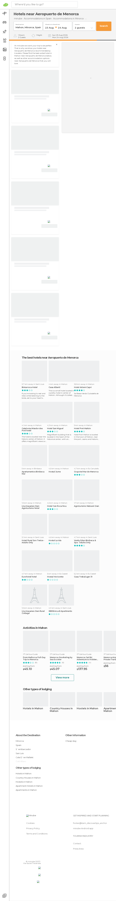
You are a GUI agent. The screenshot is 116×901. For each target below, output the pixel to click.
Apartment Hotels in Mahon (29, 786)
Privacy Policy (33, 828)
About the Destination (28, 735)
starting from (29, 666)
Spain (18, 745)
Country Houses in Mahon (61, 709)
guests (81, 27)
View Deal (49, 114)
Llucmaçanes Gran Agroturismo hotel (30, 507)
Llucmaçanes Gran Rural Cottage (33, 612)
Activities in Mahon (35, 628)
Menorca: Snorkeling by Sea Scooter (61, 658)
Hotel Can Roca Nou (56, 506)
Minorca (20, 741)
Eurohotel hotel (29, 577)
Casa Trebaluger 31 (83, 577)
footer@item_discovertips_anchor (90, 823)
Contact (77, 843)
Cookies (30, 823)
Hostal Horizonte (55, 577)
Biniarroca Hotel (29, 387)
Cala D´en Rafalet (24, 757)
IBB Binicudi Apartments (60, 611)
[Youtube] (39, 857)
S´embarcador (23, 749)
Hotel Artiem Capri (83, 387)
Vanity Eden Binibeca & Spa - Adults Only (85, 541)
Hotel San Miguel (55, 428)
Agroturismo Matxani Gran (86, 506)
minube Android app (83, 828)
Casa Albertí (54, 387)
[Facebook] (27, 857)
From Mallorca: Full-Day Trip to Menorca (34, 658)
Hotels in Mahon (33, 708)
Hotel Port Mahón (82, 428)
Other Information (75, 735)
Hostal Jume (55, 472)
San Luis (20, 753)
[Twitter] (31, 857)
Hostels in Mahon (87, 708)
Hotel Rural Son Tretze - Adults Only (33, 541)
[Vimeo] (35, 857)
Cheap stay (70, 741)
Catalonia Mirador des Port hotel (32, 429)
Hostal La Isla (55, 540)
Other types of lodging (28, 767)
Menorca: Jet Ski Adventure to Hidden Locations (87, 658)
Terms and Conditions (36, 833)
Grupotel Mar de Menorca (86, 472)
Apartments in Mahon (26, 790)
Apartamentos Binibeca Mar (33, 473)
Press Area (78, 848)
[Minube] (5, 5)
